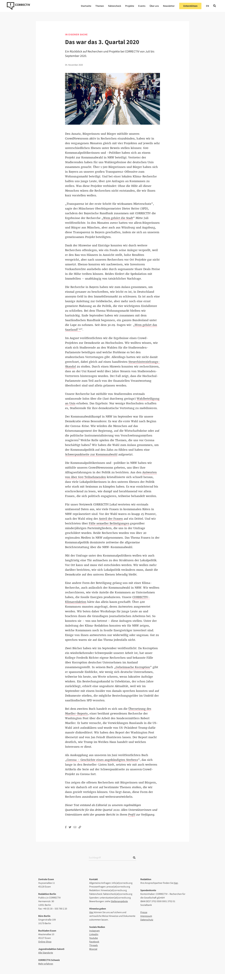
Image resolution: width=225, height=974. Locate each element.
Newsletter (169, 5)
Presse (143, 912)
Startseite (86, 5)
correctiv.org (18, 6)
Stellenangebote (119, 901)
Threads (93, 945)
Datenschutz (146, 919)
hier (176, 883)
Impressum (146, 916)
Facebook (94, 941)
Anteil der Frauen (111, 518)
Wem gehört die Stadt (118, 218)
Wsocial (93, 949)
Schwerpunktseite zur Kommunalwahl (91, 454)
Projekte (129, 5)
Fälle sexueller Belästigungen (109, 523)
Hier (91, 912)
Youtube (93, 938)
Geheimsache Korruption (133, 667)
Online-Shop (44, 941)
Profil (131, 814)
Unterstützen (190, 6)
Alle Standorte (45, 952)
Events (141, 5)
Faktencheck (114, 5)
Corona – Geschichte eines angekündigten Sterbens (102, 760)
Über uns (154, 5)
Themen (99, 5)
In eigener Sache (76, 34)
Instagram (94, 930)
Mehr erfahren (45, 963)
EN (207, 5)
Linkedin (93, 934)
